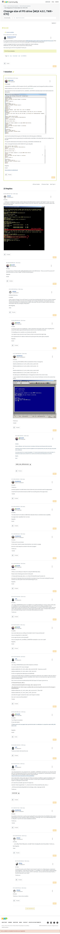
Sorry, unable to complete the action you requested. (13, 931)
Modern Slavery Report (20, 925)
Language (47, 1)
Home (5, 6)
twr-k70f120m (23, 55)
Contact (25, 922)
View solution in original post (11, 170)
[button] (50, 37)
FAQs (53, 1)
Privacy (3, 925)
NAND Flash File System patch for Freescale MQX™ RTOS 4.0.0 (39, 40)
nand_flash (15, 55)
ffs (8, 55)
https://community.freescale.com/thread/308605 (22, 775)
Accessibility (26, 925)
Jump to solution (10, 32)
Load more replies (30, 908)
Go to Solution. (11, 51)
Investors (15, 922)
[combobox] (34, 17)
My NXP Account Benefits (35, 922)
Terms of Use (7, 925)
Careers (10, 922)
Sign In (57, 1)
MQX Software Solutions (13, 6)
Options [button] (53, 23)
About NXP (4, 922)
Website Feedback (5, 927)
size (19, 55)
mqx (11, 55)
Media (20, 922)
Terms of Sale (12, 925)
